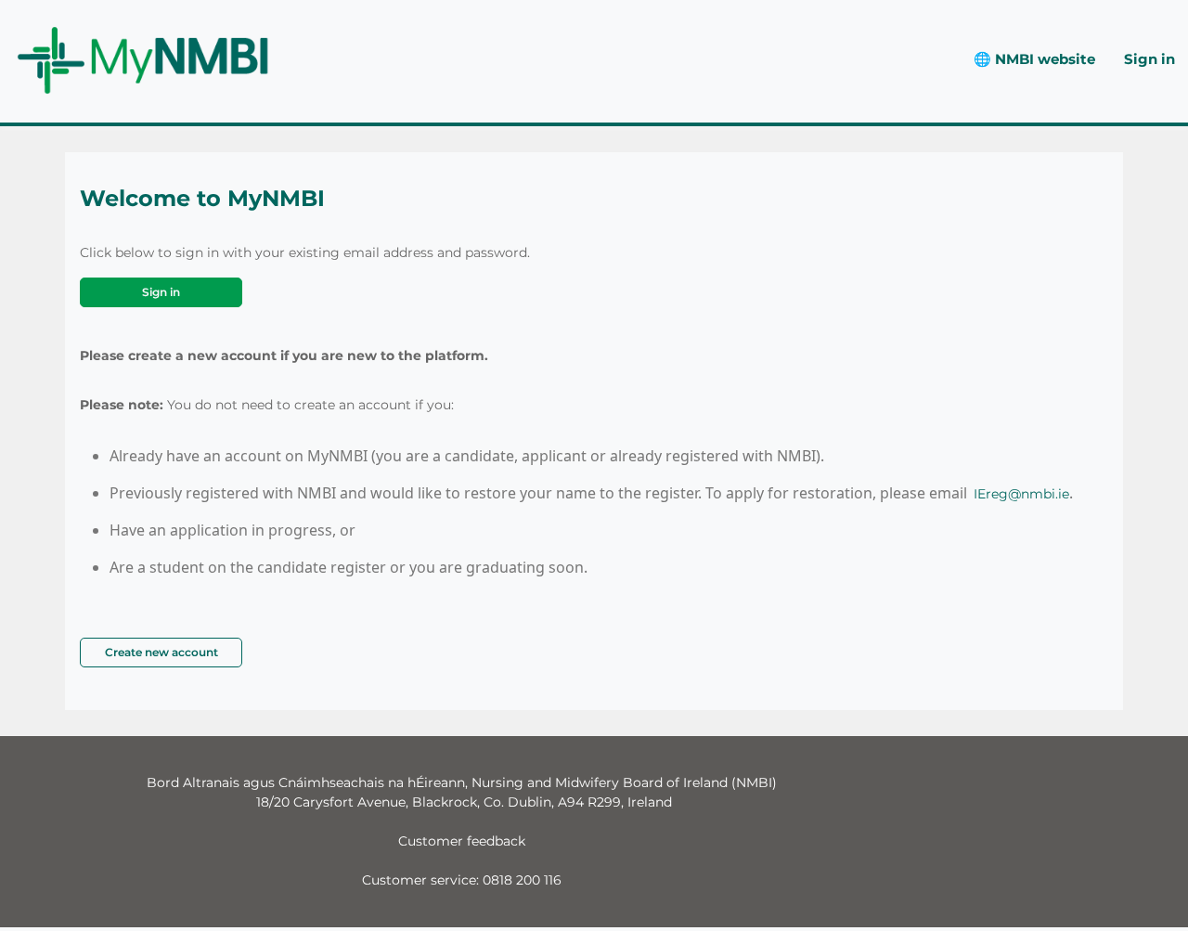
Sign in (1149, 59)
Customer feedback (461, 841)
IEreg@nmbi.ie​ (1021, 493)
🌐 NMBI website (1034, 59)
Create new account (161, 652)
